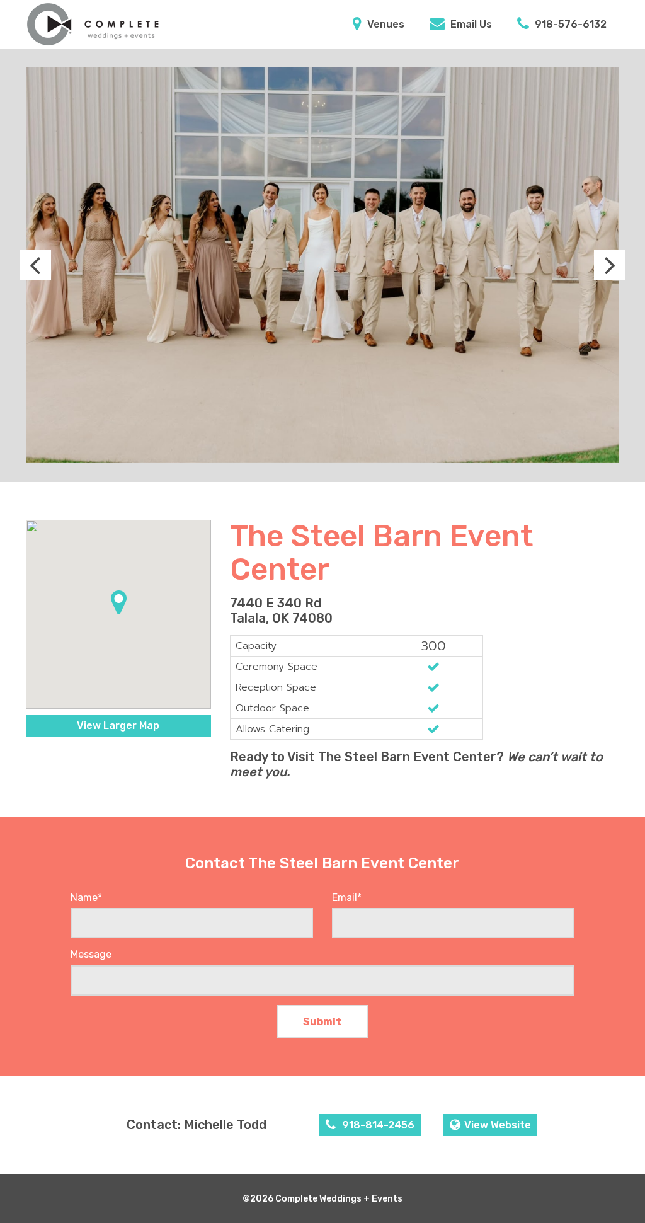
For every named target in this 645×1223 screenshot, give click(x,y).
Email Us (470, 24)
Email (347, 898)
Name (86, 898)
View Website (497, 1125)
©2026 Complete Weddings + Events (322, 1198)
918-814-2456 (377, 1125)
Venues (384, 24)
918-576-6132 (569, 24)
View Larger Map (118, 726)
